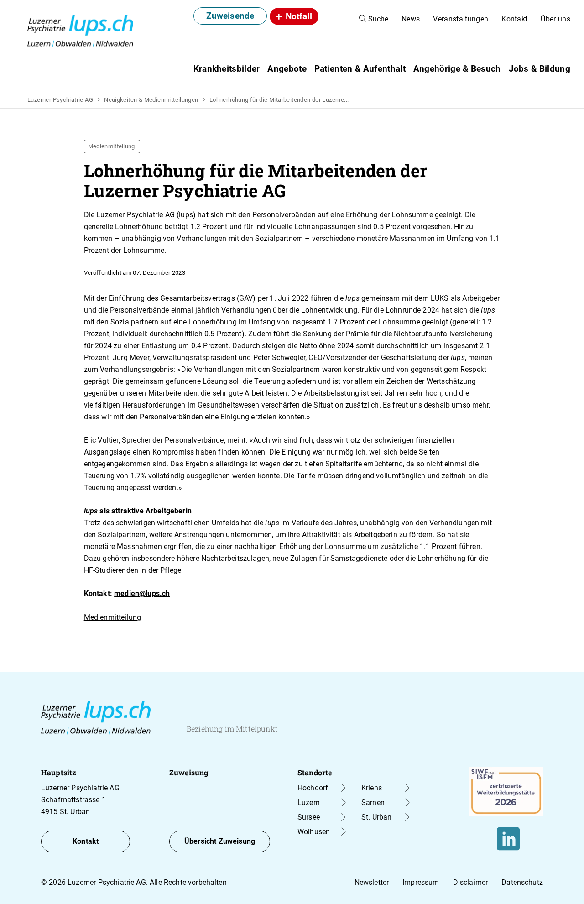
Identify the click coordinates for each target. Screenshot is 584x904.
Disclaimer (470, 882)
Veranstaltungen (460, 19)
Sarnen (373, 802)
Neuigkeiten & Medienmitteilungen (151, 99)
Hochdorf (312, 788)
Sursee (308, 817)
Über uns (555, 19)
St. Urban (376, 817)
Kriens (371, 788)
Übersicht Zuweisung (219, 841)
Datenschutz (522, 882)
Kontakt (514, 19)
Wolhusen (313, 831)
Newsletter (372, 882)
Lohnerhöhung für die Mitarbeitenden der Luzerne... (279, 99)
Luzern (308, 802)
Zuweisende (230, 15)
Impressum (420, 882)
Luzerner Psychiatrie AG (60, 99)
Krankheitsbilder (226, 68)
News (411, 19)
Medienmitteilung (112, 617)
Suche (377, 19)
